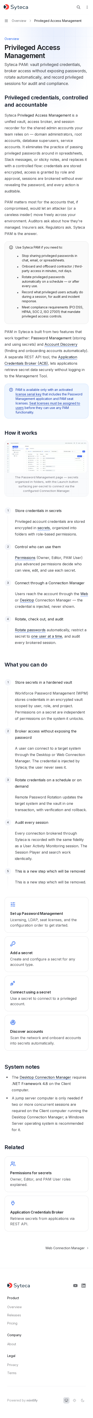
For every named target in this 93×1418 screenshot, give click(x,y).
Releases (14, 1315)
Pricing (12, 1323)
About (11, 1344)
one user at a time (46, 636)
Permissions (25, 557)
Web (84, 594)
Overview (14, 1307)
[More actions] (87, 7)
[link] (46, 915)
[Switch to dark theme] (82, 1400)
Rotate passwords (30, 630)
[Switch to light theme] (74, 1400)
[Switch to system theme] (66, 1400)
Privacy (12, 1365)
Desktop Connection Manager (45, 1077)
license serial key (29, 394)
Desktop (27, 600)
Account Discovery (60, 344)
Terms (11, 1373)
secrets (43, 528)
